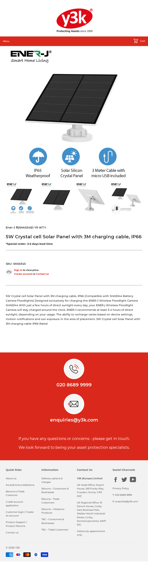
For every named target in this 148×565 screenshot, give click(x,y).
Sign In (18, 270)
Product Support (15, 522)
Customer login (15, 512)
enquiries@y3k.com (74, 420)
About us (11, 478)
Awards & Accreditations (20, 484)
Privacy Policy (121, 488)
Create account (23, 273)
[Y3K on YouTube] (133, 481)
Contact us (42, 273)
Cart (142, 41)
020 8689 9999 (74, 385)
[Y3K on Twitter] (124, 481)
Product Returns (15, 526)
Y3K (17, 547)
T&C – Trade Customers (54, 529)
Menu (6, 41)
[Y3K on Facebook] (116, 481)
